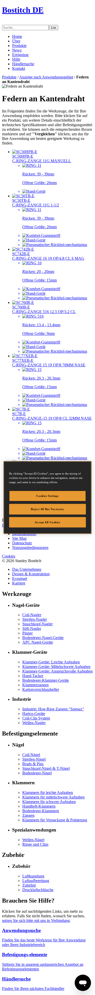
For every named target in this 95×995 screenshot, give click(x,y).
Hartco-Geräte (33, 713)
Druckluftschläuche (37, 890)
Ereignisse (20, 55)
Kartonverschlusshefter (40, 689)
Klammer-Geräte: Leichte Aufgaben (51, 662)
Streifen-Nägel (34, 759)
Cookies (8, 556)
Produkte (19, 45)
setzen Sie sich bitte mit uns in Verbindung (36, 920)
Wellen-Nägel (33, 840)
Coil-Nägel (31, 755)
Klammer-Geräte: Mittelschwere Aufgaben (56, 666)
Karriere (18, 583)
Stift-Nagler (31, 628)
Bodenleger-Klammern (40, 811)
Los (53, 27)
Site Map (19, 538)
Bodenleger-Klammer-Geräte (45, 680)
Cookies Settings (47, 495)
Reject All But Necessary (47, 508)
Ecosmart (19, 578)
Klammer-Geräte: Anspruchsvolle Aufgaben (57, 671)
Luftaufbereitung (35, 880)
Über (16, 41)
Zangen (28, 815)
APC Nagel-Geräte (37, 642)
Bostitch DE (23, 9)
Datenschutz (22, 543)
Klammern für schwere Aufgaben (49, 802)
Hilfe (16, 59)
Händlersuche (23, 64)
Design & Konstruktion (31, 574)
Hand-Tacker (32, 676)
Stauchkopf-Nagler (37, 624)
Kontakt (18, 68)
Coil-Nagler (31, 615)
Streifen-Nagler (34, 619)
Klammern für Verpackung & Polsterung (54, 820)
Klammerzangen (35, 685)
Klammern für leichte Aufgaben (47, 792)
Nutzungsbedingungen (30, 547)
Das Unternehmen (26, 569)
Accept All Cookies (47, 522)
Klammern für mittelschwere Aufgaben (53, 797)
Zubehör (29, 885)
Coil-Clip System (36, 718)
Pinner (27, 633)
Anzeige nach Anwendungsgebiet (46, 77)
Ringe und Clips (35, 844)
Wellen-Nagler (34, 723)
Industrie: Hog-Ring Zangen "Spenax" (53, 709)
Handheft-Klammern (38, 806)
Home (17, 36)
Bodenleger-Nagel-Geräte (43, 637)
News (17, 50)
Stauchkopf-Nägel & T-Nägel (46, 768)
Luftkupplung (33, 876)
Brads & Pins (33, 764)
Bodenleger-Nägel (37, 773)
